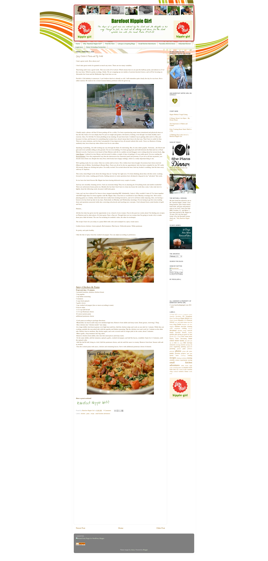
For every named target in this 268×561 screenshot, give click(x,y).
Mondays (181, 320)
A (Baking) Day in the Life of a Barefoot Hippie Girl (179, 135)
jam (186, 340)
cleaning (189, 326)
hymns (182, 341)
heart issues (185, 336)
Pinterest (189, 320)
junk (188, 340)
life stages (180, 342)
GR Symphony (187, 316)
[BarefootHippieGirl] (174, 268)
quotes (173, 355)
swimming (175, 367)
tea (183, 367)
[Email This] (115, 411)
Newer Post (80, 528)
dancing (190, 328)
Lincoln (176, 320)
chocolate (184, 326)
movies (183, 345)
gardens (172, 334)
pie (188, 351)
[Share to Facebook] (122, 411)
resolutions (184, 358)
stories (187, 365)
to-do (185, 369)
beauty (171, 324)
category (172, 326)
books (179, 324)
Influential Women (184, 44)
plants (190, 351)
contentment (178, 328)
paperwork (189, 346)
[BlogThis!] (118, 411)
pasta (88, 413)
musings (188, 345)
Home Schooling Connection (96, 47)
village (171, 371)
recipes (173, 358)
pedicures (189, 348)
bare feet (190, 322)
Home (78, 44)
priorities (178, 353)
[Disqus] (120, 442)
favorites (178, 332)
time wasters (179, 369)
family (172, 332)
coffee (172, 328)
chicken (83, 413)
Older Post (160, 528)
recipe (93, 413)
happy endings (178, 336)
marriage (189, 343)
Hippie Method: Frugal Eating (178, 114)
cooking (185, 328)
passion (180, 348)
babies (182, 322)
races (178, 355)
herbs (190, 336)
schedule (172, 360)
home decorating (181, 338)
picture (184, 351)
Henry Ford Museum (175, 318)
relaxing (179, 358)
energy (185, 330)
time (174, 369)
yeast (171, 373)
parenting (173, 348)
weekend (175, 371)
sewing (190, 360)
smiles (183, 365)
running (189, 358)
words (190, 371)
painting (184, 346)
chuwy (133, 550)
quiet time (189, 353)
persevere (172, 351)
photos (178, 351)
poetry (172, 353)
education (180, 330)
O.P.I (185, 320)
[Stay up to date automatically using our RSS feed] (80, 544)
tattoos (180, 367)
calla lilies (189, 324)
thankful (186, 367)
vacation (189, 369)
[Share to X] (120, 411)
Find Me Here (110, 44)
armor (176, 322)
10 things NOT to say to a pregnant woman (181, 314)
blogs (175, 324)
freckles (190, 332)
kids (175, 343)
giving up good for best (185, 334)
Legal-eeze (79, 47)
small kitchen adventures (102, 413)
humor (177, 341)
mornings (178, 345)
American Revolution (176, 316)
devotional (174, 330)
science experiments (181, 360)
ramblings (184, 355)
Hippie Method (185, 318)
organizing (177, 346)
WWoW (172, 322)
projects (184, 353)
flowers (185, 332)
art (179, 322)
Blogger (145, 550)
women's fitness (184, 371)
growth (172, 336)
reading (190, 355)
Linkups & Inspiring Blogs (126, 44)
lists (185, 343)
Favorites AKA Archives (167, 44)
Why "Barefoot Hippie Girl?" (92, 44)
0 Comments (107, 410)
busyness (184, 324)
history (172, 338)
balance (186, 322)
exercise (189, 330)
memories (173, 345)
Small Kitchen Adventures (147, 44)
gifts (176, 334)
